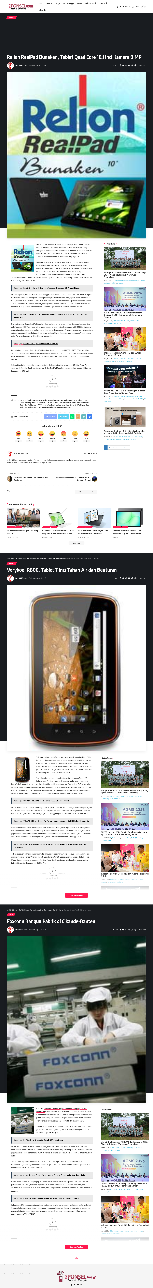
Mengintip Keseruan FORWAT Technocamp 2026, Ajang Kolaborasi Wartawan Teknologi (125, 274)
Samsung (133, 439)
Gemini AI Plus (131, 396)
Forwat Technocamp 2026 (131, 280)
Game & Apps (13, 1266)
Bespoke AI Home (121, 437)
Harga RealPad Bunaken (28, 400)
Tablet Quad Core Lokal (62, 407)
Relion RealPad (65, 403)
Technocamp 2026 (110, 283)
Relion (57, 403)
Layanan (112, 361)
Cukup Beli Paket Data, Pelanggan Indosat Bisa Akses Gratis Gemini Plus (124, 391)
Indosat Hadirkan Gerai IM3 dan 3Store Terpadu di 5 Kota (122, 354)
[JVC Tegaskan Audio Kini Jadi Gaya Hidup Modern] (23, 518)
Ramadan (126, 439)
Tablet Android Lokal (45, 407)
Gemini (123, 396)
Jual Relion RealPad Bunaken (71, 400)
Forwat (120, 280)
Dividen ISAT (119, 320)
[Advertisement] (76, 36)
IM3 (110, 399)
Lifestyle (107, 439)
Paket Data (124, 361)
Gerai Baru (130, 358)
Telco (120, 323)
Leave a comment (87, 492)
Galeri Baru (122, 358)
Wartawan (120, 283)
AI (114, 320)
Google (139, 396)
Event (116, 280)
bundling (117, 396)
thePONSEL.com (21, 65)
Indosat (126, 320)
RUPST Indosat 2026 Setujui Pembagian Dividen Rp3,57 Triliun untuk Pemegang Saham (123, 314)
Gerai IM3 (138, 358)
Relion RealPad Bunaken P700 (31, 405)
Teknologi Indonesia (111, 323)
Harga (106, 399)
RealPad (35, 403)
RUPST (137, 320)
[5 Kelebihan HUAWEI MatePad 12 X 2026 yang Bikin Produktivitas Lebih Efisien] (58, 518)
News (143, 280)
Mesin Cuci (114, 439)
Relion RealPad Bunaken (80, 403)
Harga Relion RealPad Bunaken (49, 400)
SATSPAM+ (139, 399)
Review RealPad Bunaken (51, 405)
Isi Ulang (120, 399)
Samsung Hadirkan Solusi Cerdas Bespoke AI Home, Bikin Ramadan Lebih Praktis (124, 432)
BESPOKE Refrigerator (135, 437)
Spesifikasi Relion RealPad (71, 405)
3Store (115, 358)
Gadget (12, 17)
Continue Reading (76, 895)
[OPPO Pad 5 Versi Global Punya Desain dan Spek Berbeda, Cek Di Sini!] (94, 518)
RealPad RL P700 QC (46, 403)
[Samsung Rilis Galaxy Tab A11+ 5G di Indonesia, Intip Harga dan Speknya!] (129, 518)
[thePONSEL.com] (21, 6)
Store (130, 361)
